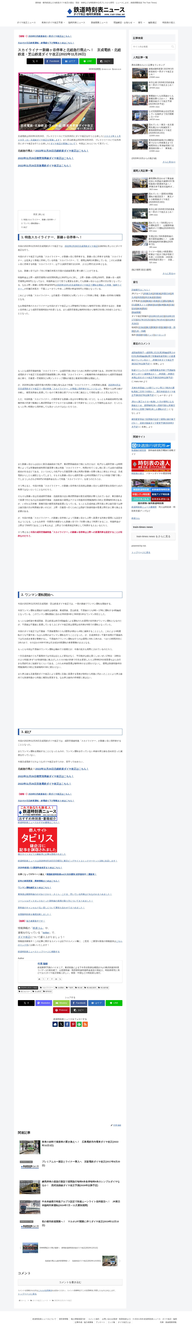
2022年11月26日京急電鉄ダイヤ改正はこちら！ (44, 165)
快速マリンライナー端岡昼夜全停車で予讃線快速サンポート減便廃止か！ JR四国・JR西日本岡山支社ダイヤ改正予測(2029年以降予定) (153, 374)
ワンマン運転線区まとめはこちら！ (34, 887)
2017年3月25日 (144, 320)
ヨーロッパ (160, 335)
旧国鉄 (158, 297)
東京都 (79, 988)
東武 (171, 301)
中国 (144, 335)
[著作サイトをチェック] (39, 979)
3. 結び (24, 227)
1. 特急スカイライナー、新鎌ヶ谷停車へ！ (38, 220)
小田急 (154, 301)
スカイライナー (47, 988)
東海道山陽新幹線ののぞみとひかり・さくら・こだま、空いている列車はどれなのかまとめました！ (65, 894)
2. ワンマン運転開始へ (30, 223)
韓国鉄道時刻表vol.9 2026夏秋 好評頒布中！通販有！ (71, 874)
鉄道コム (38, 928)
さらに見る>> (169, 162)
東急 (148, 301)
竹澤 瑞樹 (43, 963)
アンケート (100, 1322)
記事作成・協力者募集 (84, 1322)
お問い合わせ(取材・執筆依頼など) (116, 1319)
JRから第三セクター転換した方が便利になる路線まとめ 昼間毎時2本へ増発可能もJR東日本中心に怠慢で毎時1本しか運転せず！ (153, 405)
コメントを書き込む (70, 1282)
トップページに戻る (27, 1294)
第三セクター (25, 991)
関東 (153, 327)
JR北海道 (149, 297)
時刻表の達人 (138, 473)
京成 (134, 305)
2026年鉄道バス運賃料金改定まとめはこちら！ (40, 868)
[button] (105, 61)
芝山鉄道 (38, 991)
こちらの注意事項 (45, 1290)
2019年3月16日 (156, 316)
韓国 (139, 335)
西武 (166, 301)
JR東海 (156, 293)
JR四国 (140, 297)
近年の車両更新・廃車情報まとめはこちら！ (39, 881)
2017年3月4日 (159, 320)
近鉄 (134, 308)
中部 (159, 327)
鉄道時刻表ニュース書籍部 (144, 507)
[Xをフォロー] (43, 979)
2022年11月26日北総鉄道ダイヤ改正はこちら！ (62, 150)
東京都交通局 (91, 988)
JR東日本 (148, 293)
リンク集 (111, 1322)
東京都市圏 (104, 988)
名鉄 (156, 305)
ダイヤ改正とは (124, 1322)
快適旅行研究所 (139, 450)
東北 (148, 327)
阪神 (161, 305)
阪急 (166, 305)
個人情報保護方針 (78, 1319)
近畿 (164, 327)
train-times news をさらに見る (153, 536)
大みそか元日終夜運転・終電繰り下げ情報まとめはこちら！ (46, 43)
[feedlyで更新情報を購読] (56, 979)
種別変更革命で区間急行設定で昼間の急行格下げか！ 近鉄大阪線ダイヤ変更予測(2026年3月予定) (153, 423)
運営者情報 (63, 1319)
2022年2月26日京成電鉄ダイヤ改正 (81, 246)
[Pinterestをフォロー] (52, 979)
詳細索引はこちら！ (141, 290)
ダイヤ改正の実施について (62, 143)
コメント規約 (93, 1319)
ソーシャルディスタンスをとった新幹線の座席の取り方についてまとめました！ (55, 901)
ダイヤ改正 (24, 937)
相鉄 (151, 305)
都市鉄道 (48, 991)
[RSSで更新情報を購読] (60, 979)
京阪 (172, 305)
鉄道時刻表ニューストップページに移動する (39, 952)
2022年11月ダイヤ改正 (29, 988)
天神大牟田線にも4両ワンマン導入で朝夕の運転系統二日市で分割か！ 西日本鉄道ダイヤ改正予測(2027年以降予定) (153, 391)
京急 (143, 301)
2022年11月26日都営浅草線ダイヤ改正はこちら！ (46, 158)
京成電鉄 (61, 988)
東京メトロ (142, 305)
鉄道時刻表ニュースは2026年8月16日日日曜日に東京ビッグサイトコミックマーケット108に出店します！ (67, 861)
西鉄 (144, 308)
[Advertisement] (70, 189)
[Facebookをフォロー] (47, 979)
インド (150, 335)
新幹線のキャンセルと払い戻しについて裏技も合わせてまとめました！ (51, 908)
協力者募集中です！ (35, 921)
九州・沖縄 (140, 331)
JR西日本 (165, 293)
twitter (46, 932)
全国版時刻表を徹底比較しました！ (34, 914)
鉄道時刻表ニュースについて (44, 1319)
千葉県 (70, 988)
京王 (161, 301)
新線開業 (136, 312)
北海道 (142, 327)
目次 (35, 214)
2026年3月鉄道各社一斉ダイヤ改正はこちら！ (50, 36)
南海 (139, 308)
